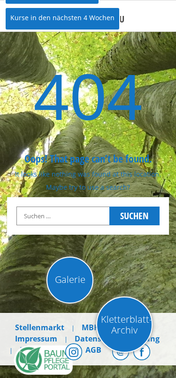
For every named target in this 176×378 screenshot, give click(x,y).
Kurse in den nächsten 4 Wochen (62, 17)
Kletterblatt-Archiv (126, 324)
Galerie (70, 279)
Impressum (36, 339)
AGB (93, 350)
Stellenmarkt (39, 327)
